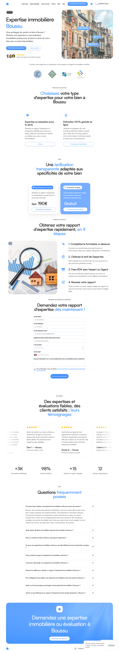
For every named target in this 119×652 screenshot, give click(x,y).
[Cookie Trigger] (75, 648)
